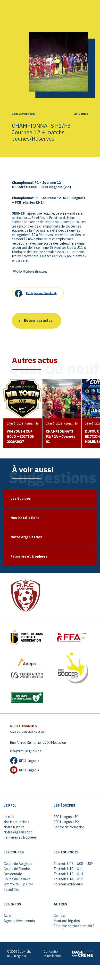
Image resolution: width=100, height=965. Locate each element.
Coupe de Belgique (18, 863)
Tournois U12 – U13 (68, 874)
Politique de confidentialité (74, 926)
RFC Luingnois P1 (66, 817)
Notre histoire (14, 827)
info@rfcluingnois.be (26, 751)
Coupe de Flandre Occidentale (17, 871)
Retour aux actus (38, 320)
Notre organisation (18, 832)
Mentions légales (67, 921)
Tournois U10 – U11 (68, 869)
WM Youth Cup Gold (18, 884)
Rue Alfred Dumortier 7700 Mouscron (38, 742)
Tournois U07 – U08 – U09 (73, 863)
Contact (60, 915)
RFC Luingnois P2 (66, 822)
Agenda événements (19, 921)
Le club (9, 817)
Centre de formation (69, 827)
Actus (8, 915)
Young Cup (12, 889)
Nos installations (16, 822)
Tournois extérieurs (68, 884)
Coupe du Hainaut (17, 879)
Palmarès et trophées (20, 837)
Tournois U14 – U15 (68, 879)
